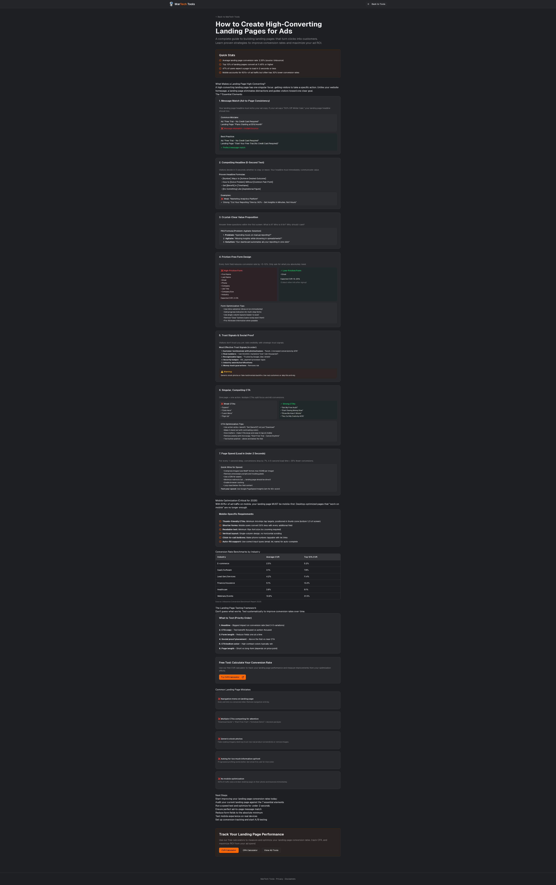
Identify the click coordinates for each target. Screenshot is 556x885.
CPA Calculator (250, 850)
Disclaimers (290, 879)
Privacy (279, 879)
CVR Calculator (228, 850)
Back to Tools (378, 4)
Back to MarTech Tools (229, 16)
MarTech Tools (268, 879)
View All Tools (271, 850)
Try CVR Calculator (230, 677)
